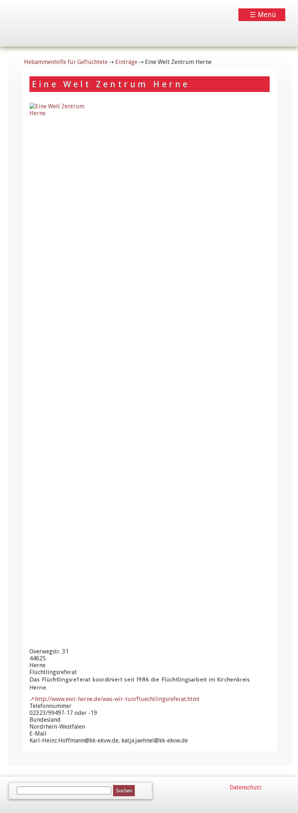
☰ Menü (263, 15)
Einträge (126, 62)
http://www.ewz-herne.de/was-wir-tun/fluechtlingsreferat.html (117, 699)
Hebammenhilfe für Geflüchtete (66, 62)
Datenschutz (246, 787)
